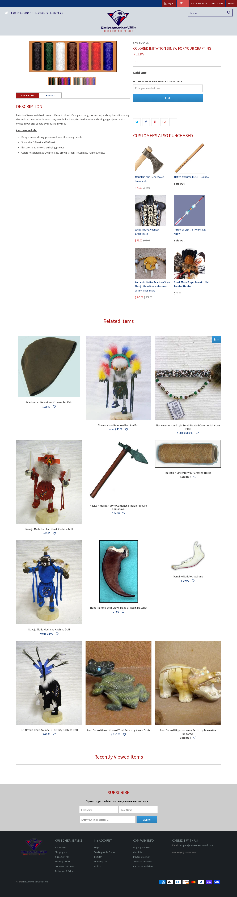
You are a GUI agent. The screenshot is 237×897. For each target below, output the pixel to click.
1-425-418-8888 (199, 3)
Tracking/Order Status (104, 852)
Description (27, 95)
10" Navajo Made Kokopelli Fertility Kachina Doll (49, 683)
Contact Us (60, 847)
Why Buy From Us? (142, 847)
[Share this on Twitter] (137, 122)
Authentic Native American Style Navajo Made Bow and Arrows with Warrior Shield (152, 286)
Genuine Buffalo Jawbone (188, 555)
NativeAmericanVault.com (35, 881)
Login (97, 847)
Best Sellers (41, 13)
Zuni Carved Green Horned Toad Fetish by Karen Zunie (118, 683)
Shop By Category (20, 13)
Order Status (217, 3)
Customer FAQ (62, 856)
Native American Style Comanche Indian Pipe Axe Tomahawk (118, 470)
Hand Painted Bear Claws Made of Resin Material (118, 571)
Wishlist (231, 3)
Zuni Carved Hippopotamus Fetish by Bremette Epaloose (188, 683)
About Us (137, 852)
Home (6, 14)
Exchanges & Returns (65, 871)
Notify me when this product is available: (158, 81)
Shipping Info (61, 852)
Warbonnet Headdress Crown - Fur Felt (49, 366)
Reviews (50, 95)
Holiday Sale (56, 13)
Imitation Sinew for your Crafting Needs (188, 454)
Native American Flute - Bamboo (191, 177)
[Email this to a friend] (173, 122)
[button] (136, 63)
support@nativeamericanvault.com (196, 845)
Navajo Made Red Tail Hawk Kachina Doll (49, 482)
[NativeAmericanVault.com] (119, 21)
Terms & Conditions (64, 866)
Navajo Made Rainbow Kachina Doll (118, 378)
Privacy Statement (141, 856)
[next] (123, 56)
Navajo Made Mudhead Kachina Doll (49, 582)
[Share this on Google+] (164, 122)
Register (98, 856)
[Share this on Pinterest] (155, 122)
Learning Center (62, 861)
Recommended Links (143, 866)
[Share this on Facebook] (146, 122)
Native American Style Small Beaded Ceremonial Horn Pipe (188, 378)
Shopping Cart (101, 861)
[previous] (22, 56)
